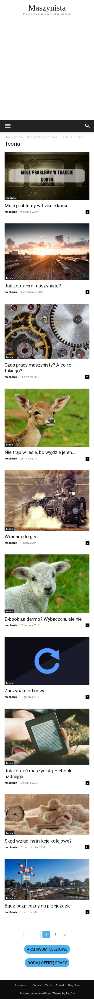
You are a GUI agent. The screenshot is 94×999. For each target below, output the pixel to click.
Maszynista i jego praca (42, 137)
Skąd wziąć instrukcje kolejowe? (38, 841)
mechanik (11, 211)
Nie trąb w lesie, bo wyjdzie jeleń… (40, 452)
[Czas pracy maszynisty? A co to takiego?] (47, 331)
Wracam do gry (20, 536)
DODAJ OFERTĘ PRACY (47, 962)
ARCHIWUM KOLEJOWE (47, 949)
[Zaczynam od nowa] (47, 661)
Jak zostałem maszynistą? (33, 286)
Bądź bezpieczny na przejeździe (38, 906)
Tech (48, 985)
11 (87, 847)
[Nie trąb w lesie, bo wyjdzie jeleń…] (47, 417)
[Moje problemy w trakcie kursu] (47, 176)
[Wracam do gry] (47, 500)
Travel (60, 985)
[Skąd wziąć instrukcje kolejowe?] (47, 814)
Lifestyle (36, 985)
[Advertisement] (47, 70)
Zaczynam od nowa (25, 690)
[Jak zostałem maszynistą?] (47, 251)
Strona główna (14, 137)
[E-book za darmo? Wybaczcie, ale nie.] (47, 583)
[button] (7, 126)
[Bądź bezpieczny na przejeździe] (47, 879)
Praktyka (11, 197)
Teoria (65, 137)
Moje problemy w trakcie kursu (36, 205)
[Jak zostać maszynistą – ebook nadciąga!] (47, 737)
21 (87, 376)
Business (20, 985)
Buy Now (73, 985)
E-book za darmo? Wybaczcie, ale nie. (44, 619)
